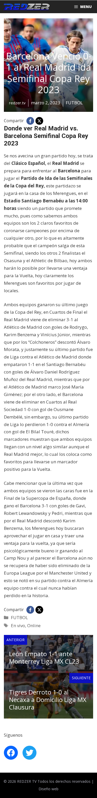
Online (34, 625)
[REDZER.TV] (26, 6)
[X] (39, 121)
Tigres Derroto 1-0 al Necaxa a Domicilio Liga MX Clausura (47, 699)
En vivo (18, 625)
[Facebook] (30, 121)
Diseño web (48, 788)
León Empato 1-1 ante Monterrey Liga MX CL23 (44, 657)
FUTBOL (19, 617)
